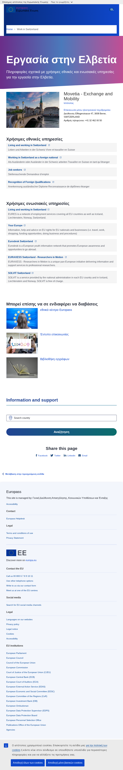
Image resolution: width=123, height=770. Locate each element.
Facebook (43, 455)
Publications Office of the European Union (26, 725)
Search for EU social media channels (23, 605)
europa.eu (31, 560)
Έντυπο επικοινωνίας (54, 334)
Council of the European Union (20, 662)
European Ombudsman (17, 706)
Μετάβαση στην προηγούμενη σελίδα (24, 474)
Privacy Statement (15, 538)
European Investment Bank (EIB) (22, 701)
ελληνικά (112, 11)
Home (9, 29)
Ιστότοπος (69, 103)
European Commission (17, 667)
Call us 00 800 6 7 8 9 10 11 (19, 576)
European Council (14, 658)
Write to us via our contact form (21, 585)
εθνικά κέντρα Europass (56, 309)
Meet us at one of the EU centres (22, 590)
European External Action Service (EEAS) (25, 686)
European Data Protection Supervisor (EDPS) (27, 710)
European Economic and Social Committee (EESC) (30, 691)
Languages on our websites (19, 619)
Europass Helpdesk (15, 518)
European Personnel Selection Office (23, 720)
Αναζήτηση (61, 432)
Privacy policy (12, 624)
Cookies (10, 634)
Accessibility (12, 504)
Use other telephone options (19, 581)
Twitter (57, 455)
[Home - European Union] (22, 11)
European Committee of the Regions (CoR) (26, 696)
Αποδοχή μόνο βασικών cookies (65, 762)
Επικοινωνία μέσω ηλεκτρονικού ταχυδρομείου (87, 110)
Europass (13, 492)
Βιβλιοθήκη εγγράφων (54, 359)
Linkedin (71, 455)
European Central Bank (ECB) (20, 677)
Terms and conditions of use (19, 533)
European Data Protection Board (21, 715)
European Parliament (16, 653)
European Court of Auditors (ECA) (22, 682)
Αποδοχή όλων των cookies (28, 762)
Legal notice (12, 629)
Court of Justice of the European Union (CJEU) (28, 672)
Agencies (10, 730)
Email (84, 455)
